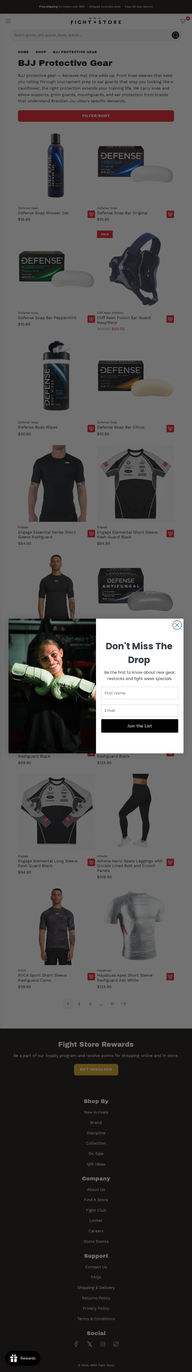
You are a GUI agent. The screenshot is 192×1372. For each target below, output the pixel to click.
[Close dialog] (177, 625)
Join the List (140, 726)
